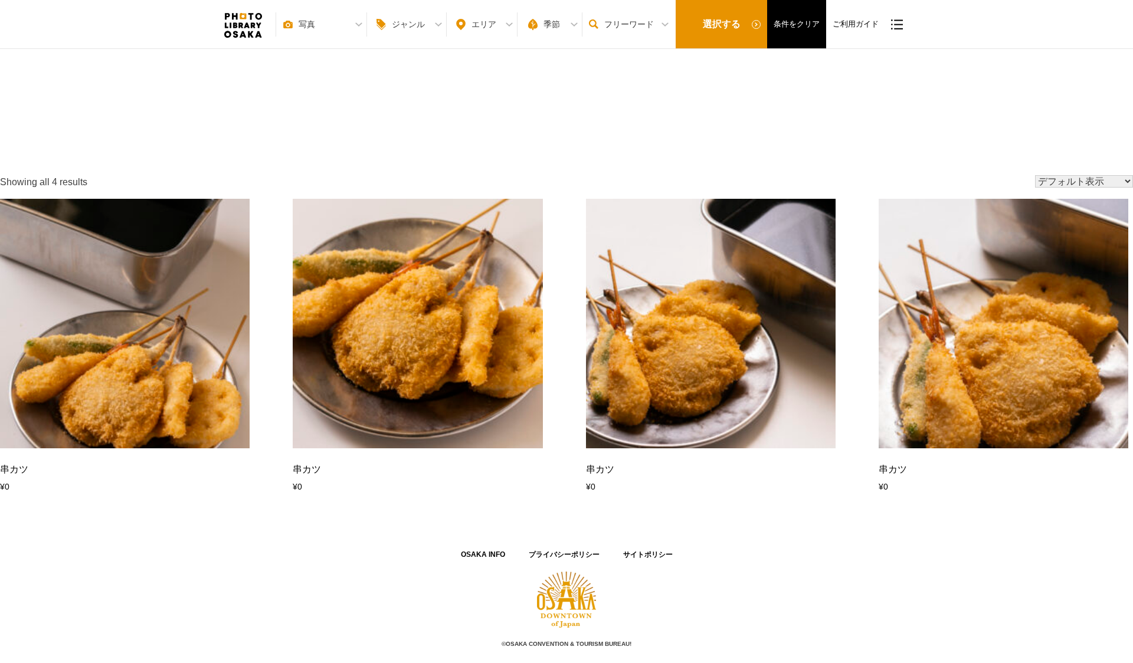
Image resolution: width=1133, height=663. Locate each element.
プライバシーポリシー (564, 554)
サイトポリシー (648, 554)
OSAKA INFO (483, 554)
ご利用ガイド (856, 23)
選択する (722, 24)
